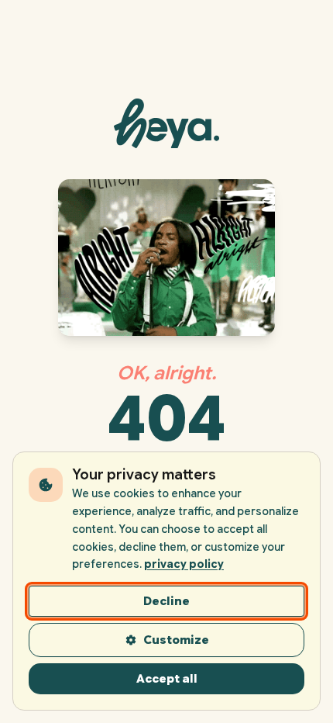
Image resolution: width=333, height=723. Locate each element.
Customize (176, 640)
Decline (166, 601)
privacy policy (184, 564)
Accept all (166, 679)
